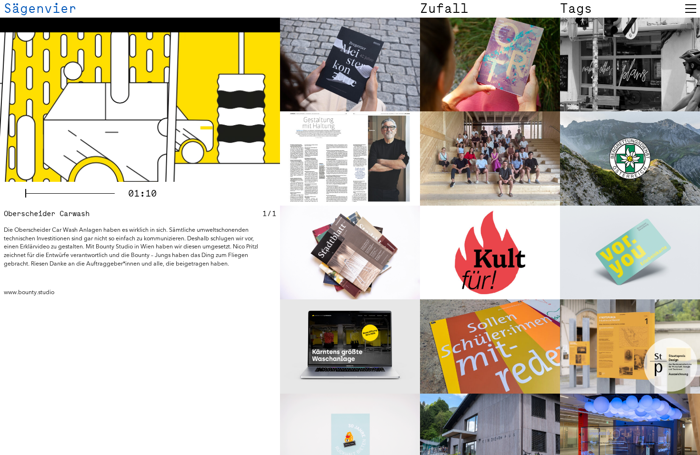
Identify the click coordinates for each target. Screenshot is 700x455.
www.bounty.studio (29, 292)
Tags (576, 8)
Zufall (444, 8)
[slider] (70, 193)
